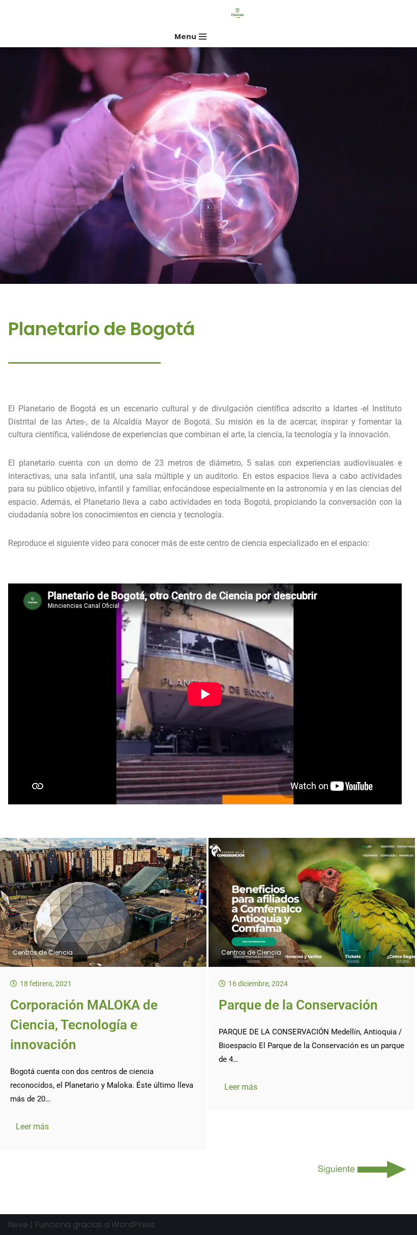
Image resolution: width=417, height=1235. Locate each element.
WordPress (133, 1224)
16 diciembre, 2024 (258, 984)
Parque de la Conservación (298, 1005)
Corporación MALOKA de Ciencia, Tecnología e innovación (84, 1024)
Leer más (32, 1126)
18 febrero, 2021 (46, 984)
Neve (18, 1224)
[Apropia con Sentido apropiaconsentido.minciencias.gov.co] (240, 13)
